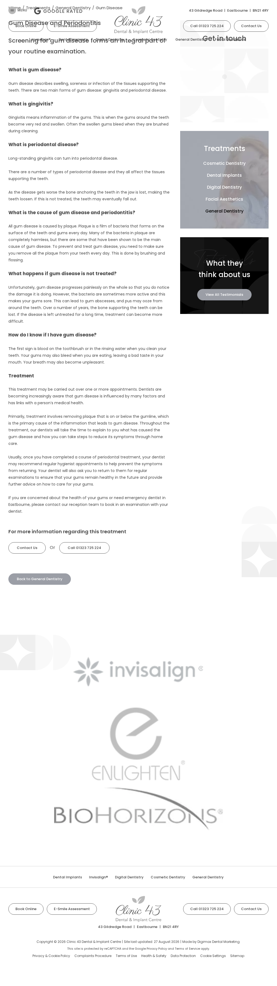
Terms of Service (187, 948)
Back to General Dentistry (39, 579)
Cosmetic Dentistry (150, 39)
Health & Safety (153, 955)
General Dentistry (191, 39)
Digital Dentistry (110, 39)
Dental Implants (73, 39)
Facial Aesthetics (230, 39)
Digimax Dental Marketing (218, 941)
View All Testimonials (224, 294)
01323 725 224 (207, 25)
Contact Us (251, 25)
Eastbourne (237, 10)
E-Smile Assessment (72, 25)
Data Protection (183, 955)
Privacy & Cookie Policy (51, 955)
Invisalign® (41, 39)
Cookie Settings (213, 955)
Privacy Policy (157, 948)
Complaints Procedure (92, 955)
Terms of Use (126, 955)
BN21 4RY (261, 10)
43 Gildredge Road (205, 10)
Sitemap (237, 955)
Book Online (26, 25)
